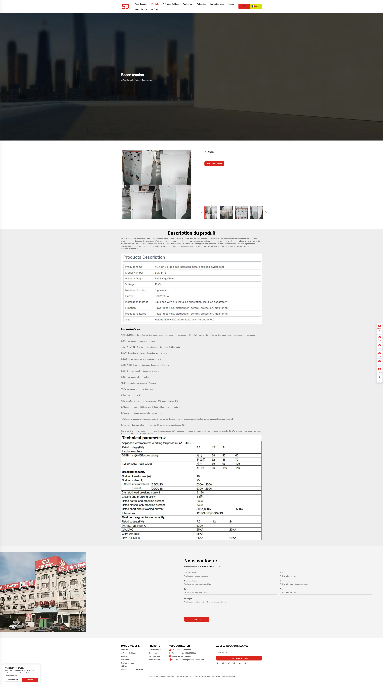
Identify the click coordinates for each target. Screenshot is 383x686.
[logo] (126, 6)
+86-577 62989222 (183, 650)
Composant (153, 653)
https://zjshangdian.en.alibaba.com (190, 660)
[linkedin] (239, 663)
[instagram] (234, 663)
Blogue (232, 676)
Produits (155, 4)
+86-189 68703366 (188, 653)
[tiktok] (223, 663)
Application (188, 4)
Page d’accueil (141, 4)
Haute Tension (154, 656)
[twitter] (228, 663)
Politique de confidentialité (220, 676)
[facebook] (245, 663)
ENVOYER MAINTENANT (239, 658)
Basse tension (147, 80)
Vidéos (231, 4)
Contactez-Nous (217, 4)
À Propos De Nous (171, 4)
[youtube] (217, 663)
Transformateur (155, 650)
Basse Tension (154, 660)
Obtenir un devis (214, 164)
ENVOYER (197, 619)
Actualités (201, 4)
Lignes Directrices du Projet (147, 9)
